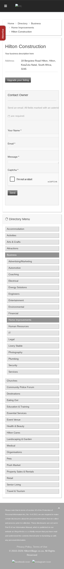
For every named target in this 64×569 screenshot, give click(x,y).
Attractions (12, 248)
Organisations (14, 452)
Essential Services (16, 413)
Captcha (13, 170)
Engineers (14, 293)
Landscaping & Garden (19, 439)
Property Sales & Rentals (20, 471)
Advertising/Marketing (20, 261)
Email (11, 143)
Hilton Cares (13, 432)
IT (10, 332)
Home (11, 23)
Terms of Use (40, 546)
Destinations (13, 393)
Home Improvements (22, 27)
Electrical (13, 280)
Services (13, 371)
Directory (22, 23)
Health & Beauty (15, 426)
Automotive (15, 267)
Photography (15, 352)
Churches (12, 380)
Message (13, 156)
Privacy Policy (24, 546)
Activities (11, 235)
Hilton (52, 60)
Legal (12, 339)
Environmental (16, 306)
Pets (9, 458)
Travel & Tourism (16, 491)
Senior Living (14, 484)
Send (12, 192)
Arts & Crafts (13, 241)
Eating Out (12, 400)
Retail (10, 478)
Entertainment (16, 300)
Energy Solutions (18, 287)
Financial (13, 313)
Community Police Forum (20, 387)
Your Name (14, 130)
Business (36, 23)
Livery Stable (16, 345)
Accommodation (15, 228)
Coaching (14, 274)
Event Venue (13, 419)
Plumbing (14, 358)
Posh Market (13, 465)
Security (13, 365)
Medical (11, 445)
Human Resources (19, 326)
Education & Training (18, 406)
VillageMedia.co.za (21, 532)
